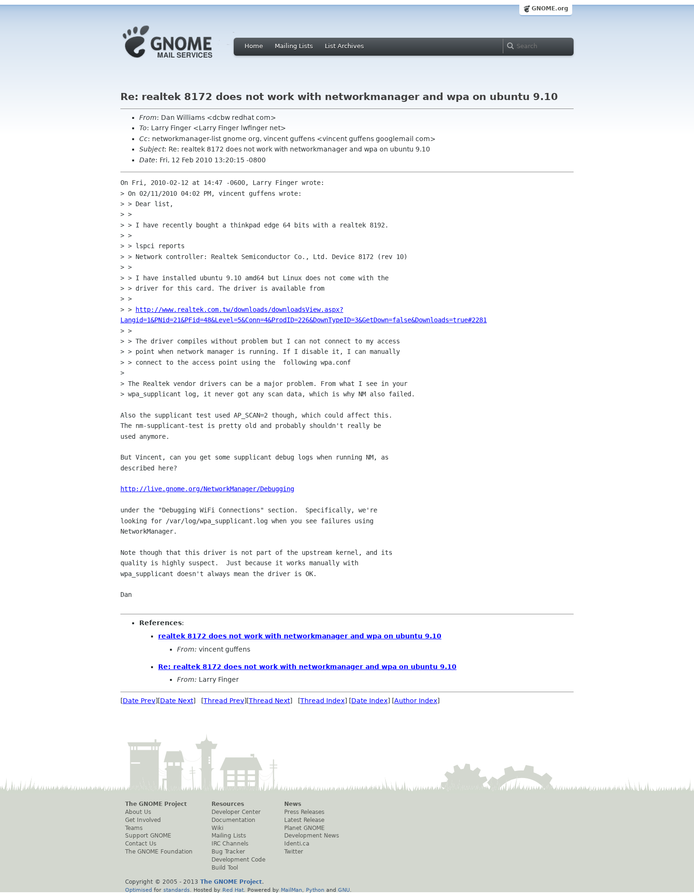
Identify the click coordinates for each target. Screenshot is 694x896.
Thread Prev (223, 700)
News (292, 804)
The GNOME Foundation (159, 851)
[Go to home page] (181, 60)
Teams (134, 828)
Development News (311, 835)
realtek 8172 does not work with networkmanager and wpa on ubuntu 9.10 (299, 636)
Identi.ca (296, 843)
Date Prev (139, 700)
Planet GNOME (304, 828)
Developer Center (236, 812)
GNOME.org (550, 8)
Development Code (238, 859)
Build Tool (225, 867)
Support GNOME (148, 835)
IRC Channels (230, 843)
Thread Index (322, 700)
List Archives (344, 46)
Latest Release (304, 820)
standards (176, 890)
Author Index (415, 700)
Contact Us (140, 843)
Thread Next (269, 700)
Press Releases (304, 812)
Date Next (176, 700)
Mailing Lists (294, 46)
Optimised (138, 890)
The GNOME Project (156, 804)
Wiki (217, 828)
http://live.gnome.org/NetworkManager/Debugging (207, 489)
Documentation (233, 820)
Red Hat (233, 890)
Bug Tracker (228, 851)
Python (315, 890)
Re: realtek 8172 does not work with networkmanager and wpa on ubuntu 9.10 (307, 666)
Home (254, 46)
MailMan (291, 890)
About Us (138, 812)
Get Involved (143, 820)
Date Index (369, 700)
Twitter (293, 851)
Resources (228, 804)
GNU (344, 890)
